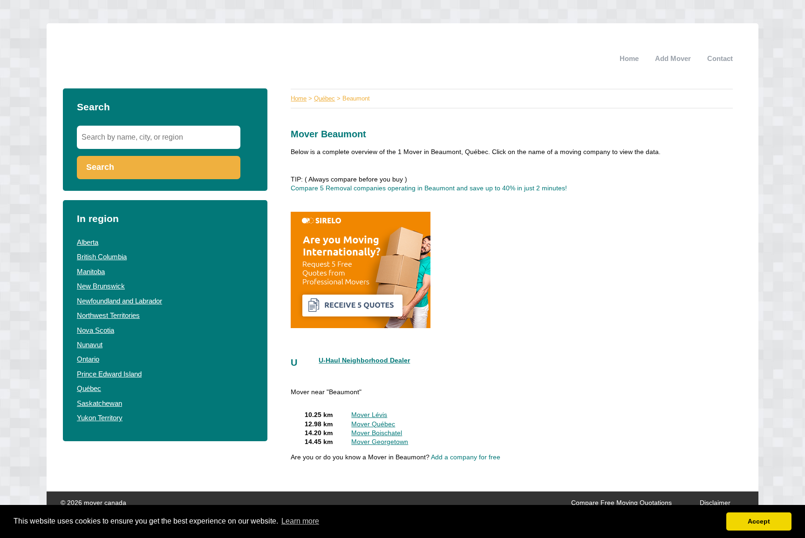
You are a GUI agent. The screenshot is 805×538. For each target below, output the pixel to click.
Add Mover (673, 58)
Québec (89, 388)
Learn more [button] (300, 521)
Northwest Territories (108, 315)
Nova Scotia (95, 330)
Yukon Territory (100, 418)
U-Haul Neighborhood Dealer (364, 360)
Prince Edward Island (109, 374)
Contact (720, 58)
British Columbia (102, 257)
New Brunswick (101, 286)
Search (100, 167)
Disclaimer (715, 502)
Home (629, 58)
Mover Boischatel (376, 433)
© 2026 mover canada (93, 502)
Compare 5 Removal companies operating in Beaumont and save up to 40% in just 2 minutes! (429, 188)
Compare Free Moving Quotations (621, 502)
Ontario (88, 359)
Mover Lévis (369, 414)
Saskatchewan (99, 403)
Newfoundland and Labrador (119, 301)
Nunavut (89, 345)
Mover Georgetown (379, 441)
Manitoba (91, 272)
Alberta (87, 242)
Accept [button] (759, 521)
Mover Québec (373, 424)
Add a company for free (465, 457)
